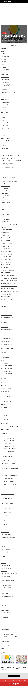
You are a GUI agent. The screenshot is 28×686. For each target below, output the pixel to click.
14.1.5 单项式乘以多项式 (6, 368)
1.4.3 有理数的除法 (5, 95)
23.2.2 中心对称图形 (5, 549)
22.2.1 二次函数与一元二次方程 (7, 503)
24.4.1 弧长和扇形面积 (6, 613)
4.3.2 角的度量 (3, 209)
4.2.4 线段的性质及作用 (5, 202)
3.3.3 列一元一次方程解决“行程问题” (8, 167)
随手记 (4, 33)
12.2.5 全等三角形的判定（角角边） (9, 286)
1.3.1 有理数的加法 (5, 77)
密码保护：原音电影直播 (7, 667)
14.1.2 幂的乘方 (3, 360)
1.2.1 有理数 (3, 61)
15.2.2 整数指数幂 (4, 415)
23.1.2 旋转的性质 (5, 532)
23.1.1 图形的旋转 (4, 529)
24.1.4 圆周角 (4, 571)
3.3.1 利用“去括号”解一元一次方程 (7, 163)
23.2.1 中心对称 (4, 546)
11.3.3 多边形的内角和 (6, 259)
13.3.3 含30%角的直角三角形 (6, 344)
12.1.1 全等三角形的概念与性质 (8, 270)
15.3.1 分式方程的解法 (5, 423)
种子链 (24, 680)
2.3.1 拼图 (3, 135)
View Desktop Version (14, 676)
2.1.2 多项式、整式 (5, 120)
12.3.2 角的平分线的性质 (6, 299)
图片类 (10, 680)
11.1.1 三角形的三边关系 (6, 232)
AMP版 (20, 680)
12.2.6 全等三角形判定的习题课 (8, 288)
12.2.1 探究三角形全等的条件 (7, 275)
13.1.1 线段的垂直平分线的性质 (6, 315)
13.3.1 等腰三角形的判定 (5, 338)
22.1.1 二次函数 (3, 472)
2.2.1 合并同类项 (4, 125)
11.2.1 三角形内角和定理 (6, 243)
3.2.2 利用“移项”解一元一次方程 (8, 158)
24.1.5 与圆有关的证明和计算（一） (9, 573)
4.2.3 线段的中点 (4, 200)
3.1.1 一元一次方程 (4, 145)
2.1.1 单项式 (3, 117)
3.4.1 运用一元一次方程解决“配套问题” (8, 177)
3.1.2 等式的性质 (4, 148)
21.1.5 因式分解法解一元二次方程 (8, 448)
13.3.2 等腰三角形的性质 (5, 341)
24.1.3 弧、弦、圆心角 (6, 568)
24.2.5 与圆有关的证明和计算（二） (9, 596)
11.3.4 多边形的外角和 (6, 262)
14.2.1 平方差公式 (4, 382)
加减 (9, 412)
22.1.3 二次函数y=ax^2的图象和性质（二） (9, 478)
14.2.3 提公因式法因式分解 (6, 388)
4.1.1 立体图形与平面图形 (5, 186)
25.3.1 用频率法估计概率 (5, 645)
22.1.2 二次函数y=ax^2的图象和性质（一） (11, 475)
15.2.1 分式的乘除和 (4, 412)
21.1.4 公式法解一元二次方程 (7, 446)
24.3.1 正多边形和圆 (4, 605)
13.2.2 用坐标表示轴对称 (6, 329)
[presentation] (25, 663)
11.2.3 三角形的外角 (5, 248)
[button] (26, 1)
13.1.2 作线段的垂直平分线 (7, 317)
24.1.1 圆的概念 (3, 563)
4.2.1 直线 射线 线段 (5, 195)
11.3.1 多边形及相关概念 (6, 254)
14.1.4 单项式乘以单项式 (6, 365)
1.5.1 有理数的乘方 (5, 102)
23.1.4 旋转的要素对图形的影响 (8, 537)
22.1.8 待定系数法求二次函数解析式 (7, 494)
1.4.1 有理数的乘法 (4, 89)
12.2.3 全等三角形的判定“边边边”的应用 (10, 280)
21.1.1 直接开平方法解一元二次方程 (7, 438)
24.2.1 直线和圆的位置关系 (6, 585)
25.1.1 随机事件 (3, 621)
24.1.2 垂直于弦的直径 (6, 565)
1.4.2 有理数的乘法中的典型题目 (8, 92)
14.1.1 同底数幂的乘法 (5, 357)
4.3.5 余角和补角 (4, 216)
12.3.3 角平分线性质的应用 (7, 302)
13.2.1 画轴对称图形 (4, 327)
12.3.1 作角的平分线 (5, 296)
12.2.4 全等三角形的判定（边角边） (9, 283)
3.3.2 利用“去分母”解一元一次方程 (7, 164)
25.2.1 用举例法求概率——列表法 (7, 634)
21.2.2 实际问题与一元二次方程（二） (9, 463)
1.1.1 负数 (3, 53)
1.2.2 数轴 (3, 64)
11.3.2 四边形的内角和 (6, 256)
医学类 (17, 680)
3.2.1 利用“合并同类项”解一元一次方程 (10, 155)
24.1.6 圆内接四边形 (5, 576)
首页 (3, 680)
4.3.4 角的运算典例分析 (5, 214)
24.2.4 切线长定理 (5, 593)
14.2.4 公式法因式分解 (5, 391)
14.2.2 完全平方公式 (5, 385)
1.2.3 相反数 (3, 67)
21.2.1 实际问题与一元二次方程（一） (8, 460)
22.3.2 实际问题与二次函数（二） (7, 515)
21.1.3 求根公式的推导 (6, 443)
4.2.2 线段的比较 (4, 197)
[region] (14, 13)
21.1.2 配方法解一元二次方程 (7, 440)
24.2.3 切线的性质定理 (5, 591)
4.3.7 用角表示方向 (4, 221)
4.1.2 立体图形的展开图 (5, 188)
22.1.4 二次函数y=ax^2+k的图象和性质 (8, 481)
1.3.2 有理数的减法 (5, 79)
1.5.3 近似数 (3, 107)
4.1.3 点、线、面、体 (5, 190)
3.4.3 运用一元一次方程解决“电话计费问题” (9, 181)
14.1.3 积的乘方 (4, 363)
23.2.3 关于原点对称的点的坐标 (8, 552)
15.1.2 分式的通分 (4, 404)
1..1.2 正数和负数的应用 (6, 56)
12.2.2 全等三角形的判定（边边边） (9, 278)
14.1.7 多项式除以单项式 (6, 373)
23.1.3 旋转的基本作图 (6, 534)
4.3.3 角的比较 (3, 212)
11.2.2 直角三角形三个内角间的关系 (7, 246)
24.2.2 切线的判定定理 (6, 587)
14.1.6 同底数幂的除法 (6, 371)
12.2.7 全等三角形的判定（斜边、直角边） (10, 291)
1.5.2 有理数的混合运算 (6, 105)
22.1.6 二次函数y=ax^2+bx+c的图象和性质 (9, 487)
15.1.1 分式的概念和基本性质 (6, 401)
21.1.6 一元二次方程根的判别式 (8, 451)
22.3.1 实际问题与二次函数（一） (7, 512)
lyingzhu (6, 40)
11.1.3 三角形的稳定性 (6, 237)
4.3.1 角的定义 (3, 207)
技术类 (6, 680)
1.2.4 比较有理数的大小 (6, 69)
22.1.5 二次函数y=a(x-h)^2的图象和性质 (8, 484)
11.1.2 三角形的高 (5, 235)
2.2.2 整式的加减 (5, 128)
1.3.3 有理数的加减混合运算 (7, 82)
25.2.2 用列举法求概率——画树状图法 (9, 637)
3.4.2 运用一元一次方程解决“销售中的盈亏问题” (10, 178)
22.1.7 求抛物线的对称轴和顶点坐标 (7, 491)
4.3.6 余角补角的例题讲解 (6, 219)
